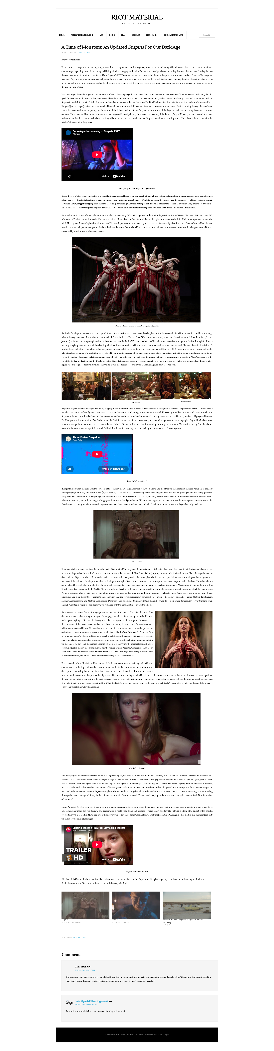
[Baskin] (136, 905)
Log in (166, 1035)
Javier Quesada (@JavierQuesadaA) (91, 1001)
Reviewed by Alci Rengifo (71, 60)
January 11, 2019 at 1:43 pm (86, 1004)
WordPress (158, 1035)
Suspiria (65, 920)
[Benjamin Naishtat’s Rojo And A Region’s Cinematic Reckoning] (187, 905)
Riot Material (137, 17)
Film (75, 938)
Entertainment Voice (77, 883)
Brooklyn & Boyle (119, 883)
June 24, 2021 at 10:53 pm (85, 970)
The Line (82, 938)
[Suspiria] (85, 905)
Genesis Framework (145, 1035)
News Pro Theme (127, 1035)
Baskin (115, 920)
